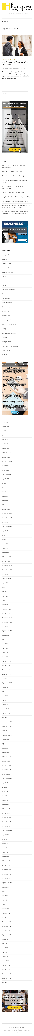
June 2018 (5, 843)
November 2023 (7, 570)
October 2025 (6, 470)
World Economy (7, 355)
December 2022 (7, 618)
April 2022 (5, 652)
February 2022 (6, 661)
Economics (5, 281)
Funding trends (6, 298)
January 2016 (6, 969)
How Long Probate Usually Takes (12, 171)
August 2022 (5, 635)
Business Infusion (19, 1027)
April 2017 (5, 904)
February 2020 (6, 757)
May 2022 (5, 648)
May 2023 (5, 596)
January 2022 (6, 665)
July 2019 (4, 787)
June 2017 (5, 896)
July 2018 (4, 839)
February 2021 (6, 713)
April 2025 (5, 496)
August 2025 (5, 479)
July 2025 (4, 483)
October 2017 (6, 878)
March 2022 (5, 657)
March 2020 (5, 752)
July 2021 (4, 691)
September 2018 (7, 830)
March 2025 (5, 500)
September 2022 (7, 631)
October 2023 (6, 574)
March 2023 (5, 605)
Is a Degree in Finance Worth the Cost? (16, 63)
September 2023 (7, 578)
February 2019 (6, 809)
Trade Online (6, 350)
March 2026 (5, 448)
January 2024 (6, 561)
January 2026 (6, 457)
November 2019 (7, 770)
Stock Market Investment (10, 346)
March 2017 (5, 909)
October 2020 (6, 731)
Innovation (5, 311)
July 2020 (4, 743)
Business (4, 259)
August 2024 (5, 531)
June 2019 (5, 791)
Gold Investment (7, 302)
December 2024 (7, 513)
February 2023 (6, 609)
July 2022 (4, 639)
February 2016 (6, 965)
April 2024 (5, 548)
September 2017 (7, 882)
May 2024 (5, 544)
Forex (3, 294)
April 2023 (5, 600)
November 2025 (7, 466)
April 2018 (5, 852)
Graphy (26, 1030)
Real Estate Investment (9, 333)
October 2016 (6, 930)
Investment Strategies (9, 59)
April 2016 (5, 956)
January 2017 (6, 917)
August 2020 (5, 739)
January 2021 (6, 717)
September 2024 (7, 526)
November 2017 (6, 874)
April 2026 (5, 444)
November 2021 (6, 674)
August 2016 (5, 939)
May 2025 (5, 492)
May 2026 (5, 439)
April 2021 (5, 704)
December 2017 (6, 869)
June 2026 (5, 435)
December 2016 (6, 922)
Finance (4, 285)
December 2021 (6, 670)
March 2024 (5, 552)
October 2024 (6, 522)
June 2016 (5, 948)
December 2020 (7, 722)
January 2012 (6, 982)
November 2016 (7, 926)
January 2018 (6, 865)
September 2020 (7, 735)
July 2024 (4, 535)
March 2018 (5, 856)
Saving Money (6, 342)
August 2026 (5, 426)
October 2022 (6, 626)
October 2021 (6, 678)
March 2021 (5, 709)
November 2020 (7, 726)
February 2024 (6, 557)
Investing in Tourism (8, 320)
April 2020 (5, 748)
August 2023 (5, 583)
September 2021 (7, 683)
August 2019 (5, 783)
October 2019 (6, 774)
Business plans (6, 268)
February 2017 (6, 913)
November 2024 (7, 518)
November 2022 (7, 622)
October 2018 (6, 826)
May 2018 (4, 848)
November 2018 (6, 822)
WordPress (15, 1030)
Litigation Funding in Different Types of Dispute (17, 197)
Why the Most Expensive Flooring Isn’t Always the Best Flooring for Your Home (16, 206)
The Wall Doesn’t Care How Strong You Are (15, 176)
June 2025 (5, 487)
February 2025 (6, 505)
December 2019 (6, 765)
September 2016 (7, 935)
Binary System (6, 255)
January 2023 (6, 613)
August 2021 (5, 687)
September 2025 (7, 474)
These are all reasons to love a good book (15, 201)
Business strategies (8, 272)
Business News (6, 263)
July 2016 (4, 943)
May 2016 (4, 952)
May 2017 (4, 900)
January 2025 (6, 509)
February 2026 (6, 453)
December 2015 (6, 974)
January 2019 (6, 813)
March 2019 (5, 804)
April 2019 (5, 800)
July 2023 (4, 587)
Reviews (4, 337)
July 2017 (4, 891)
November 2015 (6, 978)
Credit (4, 276)
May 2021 (4, 700)
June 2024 (5, 539)
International (6, 316)
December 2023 (7, 565)
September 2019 (7, 778)
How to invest (6, 307)
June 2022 (5, 644)
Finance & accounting (8, 289)
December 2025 (7, 461)
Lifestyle (4, 329)
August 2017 (5, 887)
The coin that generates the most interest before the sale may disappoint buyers (15, 212)
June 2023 (5, 592)
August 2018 (5, 835)
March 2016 (5, 961)
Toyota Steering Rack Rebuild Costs (13, 192)
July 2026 (4, 431)
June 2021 (5, 696)
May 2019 (4, 796)
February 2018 (6, 861)
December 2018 (6, 817)
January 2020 (6, 761)
